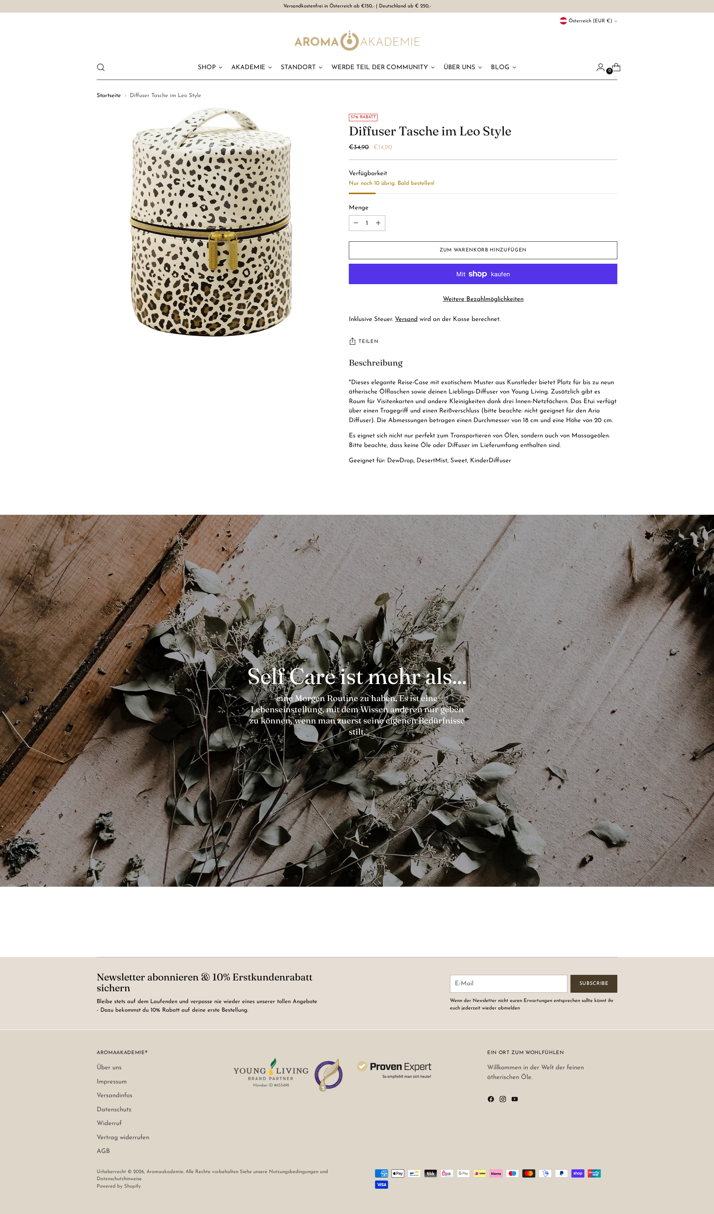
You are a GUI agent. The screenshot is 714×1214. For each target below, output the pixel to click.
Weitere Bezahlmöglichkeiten (483, 299)
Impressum (112, 1082)
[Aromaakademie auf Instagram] (503, 1100)
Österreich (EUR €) (590, 21)
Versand (406, 319)
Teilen (368, 341)
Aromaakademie (165, 1171)
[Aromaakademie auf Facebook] (491, 1100)
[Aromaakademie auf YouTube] (515, 1100)
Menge (359, 208)
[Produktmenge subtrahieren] (378, 223)
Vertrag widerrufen (123, 1137)
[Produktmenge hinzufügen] (356, 223)
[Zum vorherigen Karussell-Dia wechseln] (594, 931)
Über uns (109, 1067)
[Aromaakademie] (357, 40)
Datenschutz (114, 1110)
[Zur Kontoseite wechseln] (597, 67)
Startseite (109, 96)
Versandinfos (114, 1095)
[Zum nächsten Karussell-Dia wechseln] (611, 931)
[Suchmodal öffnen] (100, 67)
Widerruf (109, 1123)
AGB (103, 1151)
